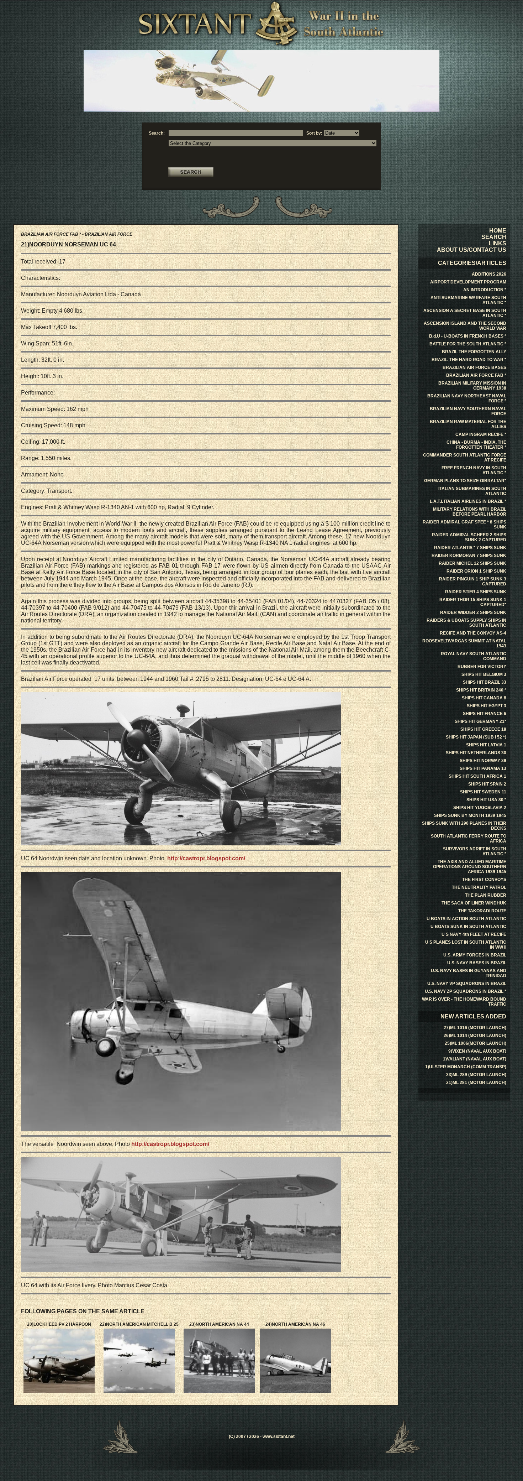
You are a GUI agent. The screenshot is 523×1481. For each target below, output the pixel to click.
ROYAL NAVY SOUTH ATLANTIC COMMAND (473, 656)
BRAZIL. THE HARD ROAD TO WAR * (469, 359)
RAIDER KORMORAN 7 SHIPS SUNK (469, 555)
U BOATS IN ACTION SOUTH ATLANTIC (466, 918)
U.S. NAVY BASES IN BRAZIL (476, 962)
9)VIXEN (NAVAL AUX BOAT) (477, 1051)
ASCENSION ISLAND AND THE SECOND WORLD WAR (465, 326)
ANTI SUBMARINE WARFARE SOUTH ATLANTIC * (468, 300)
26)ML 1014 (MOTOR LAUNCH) (475, 1035)
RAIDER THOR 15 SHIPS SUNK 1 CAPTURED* (472, 602)
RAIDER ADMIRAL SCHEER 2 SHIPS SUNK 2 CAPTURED (469, 537)
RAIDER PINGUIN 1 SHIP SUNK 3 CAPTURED (472, 581)
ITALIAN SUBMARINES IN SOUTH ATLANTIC (472, 491)
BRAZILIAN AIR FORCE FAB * (476, 375)
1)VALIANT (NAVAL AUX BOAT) (474, 1059)
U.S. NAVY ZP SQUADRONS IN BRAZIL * (465, 991)
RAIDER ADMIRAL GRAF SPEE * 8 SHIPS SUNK (464, 525)
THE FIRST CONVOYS (484, 879)
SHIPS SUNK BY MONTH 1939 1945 (470, 815)
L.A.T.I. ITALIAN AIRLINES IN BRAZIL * (468, 501)
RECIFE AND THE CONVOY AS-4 (473, 633)
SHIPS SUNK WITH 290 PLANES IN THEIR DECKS (464, 826)
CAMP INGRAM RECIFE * (480, 434)
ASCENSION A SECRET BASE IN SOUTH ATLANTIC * (464, 313)
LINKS (497, 243)
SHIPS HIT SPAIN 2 (487, 784)
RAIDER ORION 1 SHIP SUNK (476, 571)
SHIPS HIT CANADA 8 (484, 697)
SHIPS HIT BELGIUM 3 (483, 674)
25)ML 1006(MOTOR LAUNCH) (475, 1043)
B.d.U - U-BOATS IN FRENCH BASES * (467, 336)
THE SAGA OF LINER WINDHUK (474, 903)
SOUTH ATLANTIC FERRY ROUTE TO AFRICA (468, 839)
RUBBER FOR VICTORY (482, 666)
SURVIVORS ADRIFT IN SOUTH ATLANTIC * (474, 851)
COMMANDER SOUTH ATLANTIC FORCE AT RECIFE (464, 458)
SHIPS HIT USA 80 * (486, 799)
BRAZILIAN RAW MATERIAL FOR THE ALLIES (468, 424)
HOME (497, 231)
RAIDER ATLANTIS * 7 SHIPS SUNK (470, 547)
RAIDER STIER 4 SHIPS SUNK (475, 591)
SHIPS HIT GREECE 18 (483, 729)
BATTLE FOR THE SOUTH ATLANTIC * (467, 343)
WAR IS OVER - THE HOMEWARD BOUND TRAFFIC (464, 1002)
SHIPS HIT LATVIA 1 (486, 744)
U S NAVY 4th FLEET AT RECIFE (474, 934)
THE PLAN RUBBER (485, 895)
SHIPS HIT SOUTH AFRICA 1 (477, 776)
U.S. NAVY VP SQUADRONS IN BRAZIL (466, 983)
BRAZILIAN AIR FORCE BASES (474, 367)
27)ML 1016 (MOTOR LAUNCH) (475, 1027)
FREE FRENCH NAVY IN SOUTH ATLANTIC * (474, 470)
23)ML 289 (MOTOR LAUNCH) (476, 1074)
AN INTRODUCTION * (484, 289)
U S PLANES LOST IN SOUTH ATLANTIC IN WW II (465, 945)
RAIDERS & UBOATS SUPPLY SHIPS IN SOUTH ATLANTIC (466, 623)
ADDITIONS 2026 (489, 274)
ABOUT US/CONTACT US (471, 250)
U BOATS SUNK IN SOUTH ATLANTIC (468, 926)
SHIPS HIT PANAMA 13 (483, 768)
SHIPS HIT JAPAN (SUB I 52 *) (476, 737)
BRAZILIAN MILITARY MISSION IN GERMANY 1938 (472, 386)
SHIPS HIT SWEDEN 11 (483, 791)
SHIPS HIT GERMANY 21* (480, 721)
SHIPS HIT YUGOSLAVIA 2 (479, 807)
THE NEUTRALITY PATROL (479, 887)
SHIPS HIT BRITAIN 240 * (481, 690)
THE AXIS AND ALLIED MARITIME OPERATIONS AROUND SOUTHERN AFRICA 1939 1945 (469, 866)
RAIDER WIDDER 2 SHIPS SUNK (473, 612)
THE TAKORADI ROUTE (482, 910)
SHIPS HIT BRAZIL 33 (484, 682)
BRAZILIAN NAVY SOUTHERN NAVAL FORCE (468, 411)
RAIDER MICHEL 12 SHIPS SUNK (472, 563)
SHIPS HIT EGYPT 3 (486, 705)
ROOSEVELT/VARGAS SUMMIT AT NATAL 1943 (464, 643)
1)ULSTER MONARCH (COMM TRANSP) (465, 1066)
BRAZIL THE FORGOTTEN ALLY (474, 351)
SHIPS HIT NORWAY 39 (483, 760)
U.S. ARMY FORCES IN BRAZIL (474, 955)
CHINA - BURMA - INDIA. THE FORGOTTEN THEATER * (476, 445)
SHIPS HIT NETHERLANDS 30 (476, 752)
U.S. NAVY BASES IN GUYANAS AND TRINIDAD (468, 973)
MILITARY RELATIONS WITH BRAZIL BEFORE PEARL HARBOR (469, 512)
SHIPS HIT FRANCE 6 (484, 713)
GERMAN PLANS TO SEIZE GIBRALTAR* (465, 480)
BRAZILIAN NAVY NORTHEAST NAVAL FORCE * (466, 398)
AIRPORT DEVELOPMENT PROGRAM (468, 282)
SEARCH (493, 237)
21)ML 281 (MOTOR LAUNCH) (476, 1082)
